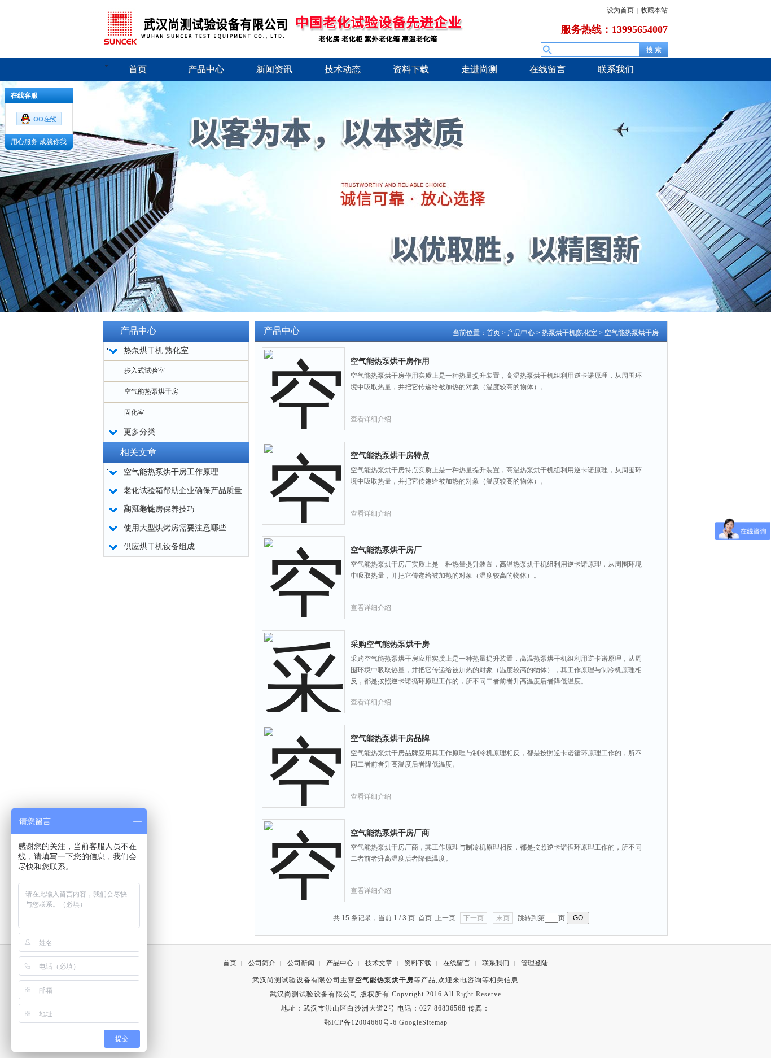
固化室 (134, 412)
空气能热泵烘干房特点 (390, 455)
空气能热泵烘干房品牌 (390, 738)
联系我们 (495, 963)
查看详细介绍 (371, 419)
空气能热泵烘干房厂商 (390, 833)
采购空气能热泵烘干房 (390, 644)
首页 (493, 333)
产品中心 (521, 333)
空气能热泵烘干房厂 (386, 550)
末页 (503, 918)
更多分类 (139, 432)
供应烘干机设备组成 (159, 546)
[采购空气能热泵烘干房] (303, 663)
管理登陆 (534, 963)
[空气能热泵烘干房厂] (303, 569)
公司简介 (261, 963)
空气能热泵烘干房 (151, 391)
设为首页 (620, 10)
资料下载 (417, 963)
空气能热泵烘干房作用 (390, 361)
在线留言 (456, 963)
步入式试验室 (144, 371)
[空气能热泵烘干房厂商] (303, 852)
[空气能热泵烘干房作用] (303, 380)
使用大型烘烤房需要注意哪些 (175, 528)
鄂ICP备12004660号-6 (360, 1022)
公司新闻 (300, 963)
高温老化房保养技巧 (159, 509)
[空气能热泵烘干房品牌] (303, 757)
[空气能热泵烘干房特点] (303, 474)
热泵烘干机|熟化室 (569, 333)
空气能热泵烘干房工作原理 (171, 472)
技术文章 (378, 963)
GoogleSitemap (423, 1022)
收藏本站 (654, 10)
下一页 (473, 918)
